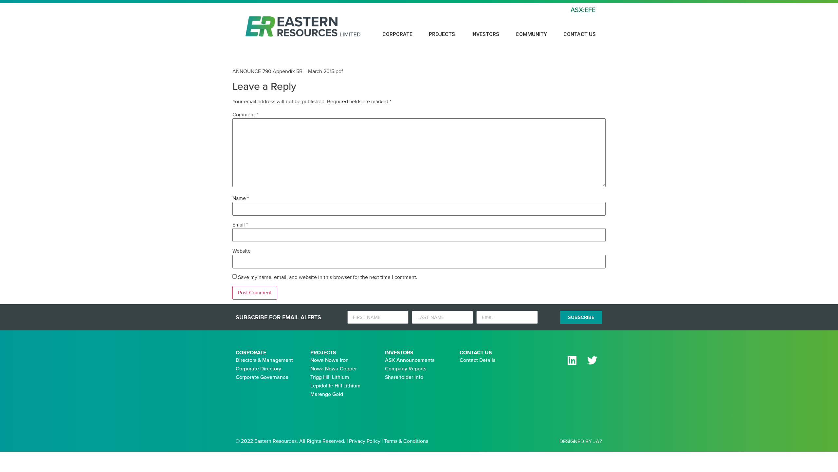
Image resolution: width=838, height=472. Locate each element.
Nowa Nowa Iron (329, 360)
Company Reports (405, 368)
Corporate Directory (258, 368)
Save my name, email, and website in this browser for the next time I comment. (327, 277)
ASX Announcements (409, 360)
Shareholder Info (404, 377)
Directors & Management (264, 360)
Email (240, 224)
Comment (245, 114)
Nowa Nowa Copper (333, 368)
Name (240, 198)
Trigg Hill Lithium (329, 377)
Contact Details (477, 360)
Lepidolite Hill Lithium (335, 385)
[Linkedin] (572, 360)
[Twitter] (592, 360)
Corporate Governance (262, 377)
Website (241, 251)
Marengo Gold (326, 394)
